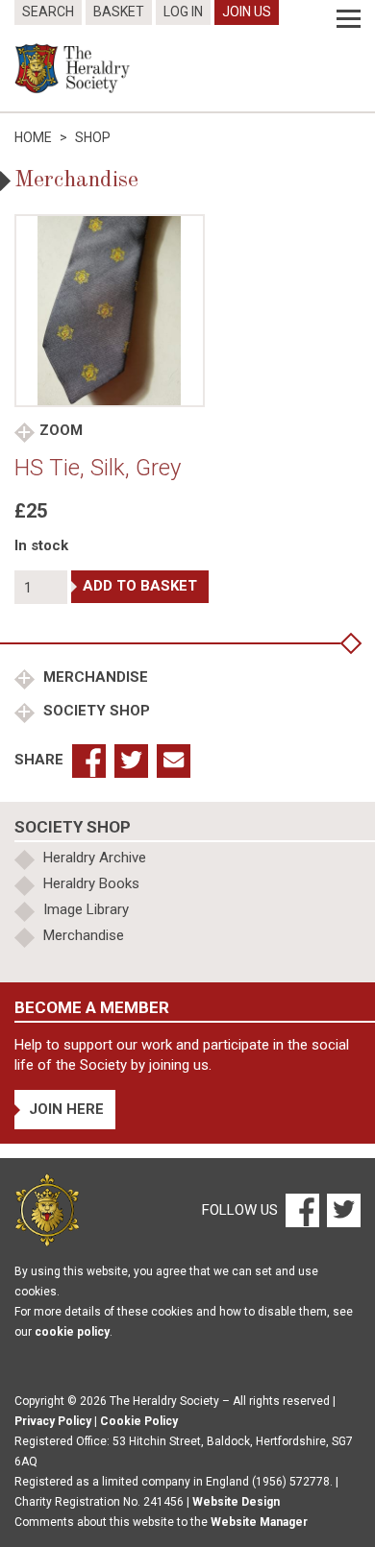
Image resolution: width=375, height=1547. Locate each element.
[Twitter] (341, 1209)
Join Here (66, 1109)
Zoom (61, 430)
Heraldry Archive (94, 857)
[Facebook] (301, 1209)
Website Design (236, 1502)
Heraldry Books (91, 883)
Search (48, 11)
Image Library (86, 909)
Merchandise (93, 677)
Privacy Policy (52, 1421)
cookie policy (72, 1332)
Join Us (246, 11)
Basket (118, 11)
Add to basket (140, 585)
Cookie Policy (139, 1421)
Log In (183, 11)
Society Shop (94, 710)
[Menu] (349, 19)
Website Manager (259, 1522)
